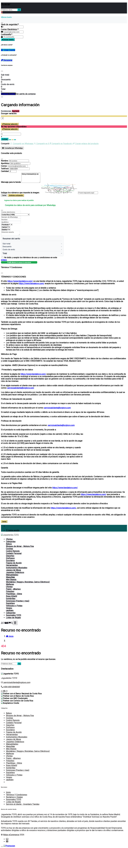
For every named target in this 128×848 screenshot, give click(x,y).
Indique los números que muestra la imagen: (20, 192)
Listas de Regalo (13, 617)
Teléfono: (5, 168)
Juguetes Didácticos (15, 572)
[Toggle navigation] (15, 623)
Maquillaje (10, 577)
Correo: (4, 166)
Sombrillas (10, 598)
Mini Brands (11, 579)
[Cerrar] (2, 22)
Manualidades (12, 575)
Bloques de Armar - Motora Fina (20, 546)
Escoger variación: (9, 113)
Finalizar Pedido (8, 94)
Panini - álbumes (13, 589)
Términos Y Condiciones (16, 794)
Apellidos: (5, 163)
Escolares (10, 560)
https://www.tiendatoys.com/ (20, 281)
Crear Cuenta (9, 50)
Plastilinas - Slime (14, 594)
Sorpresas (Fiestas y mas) (17, 601)
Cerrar (4, 195)
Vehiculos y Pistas (14, 605)
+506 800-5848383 (11, 687)
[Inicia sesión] (2, 623)
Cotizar (4, 139)
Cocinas (9, 548)
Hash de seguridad (10, 24)
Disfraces (10, 558)
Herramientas (12, 565)
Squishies (10, 603)
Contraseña (6, 34)
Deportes (10, 556)
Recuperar (7, 60)
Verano (9, 608)
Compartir (5, 143)
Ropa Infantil (11, 596)
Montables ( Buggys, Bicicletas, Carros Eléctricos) (28, 582)
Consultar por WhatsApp (13, 148)
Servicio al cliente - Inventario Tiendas (22, 804)
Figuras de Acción (14, 563)
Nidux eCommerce (11, 834)
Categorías (11, 541)
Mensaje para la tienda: (11, 182)
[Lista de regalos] (7, 623)
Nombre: (4, 161)
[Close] (2, 71)
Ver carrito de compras (26, 94)
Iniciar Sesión (9, 40)
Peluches (10, 591)
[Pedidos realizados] (5, 623)
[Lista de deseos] (4, 623)
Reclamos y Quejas (14, 797)
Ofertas (9, 539)
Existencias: (6, 111)
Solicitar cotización (16, 195)
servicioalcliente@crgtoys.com (20, 388)
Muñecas (10, 584)
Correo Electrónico (9, 29)
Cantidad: (5, 171)
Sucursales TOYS (13, 615)
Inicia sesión (13, 530)
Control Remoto (13, 551)
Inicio (8, 792)
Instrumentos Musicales (16, 567)
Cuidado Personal (14, 553)
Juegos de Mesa (13, 570)
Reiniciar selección (11, 124)
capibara (9, 610)
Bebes (9, 544)
